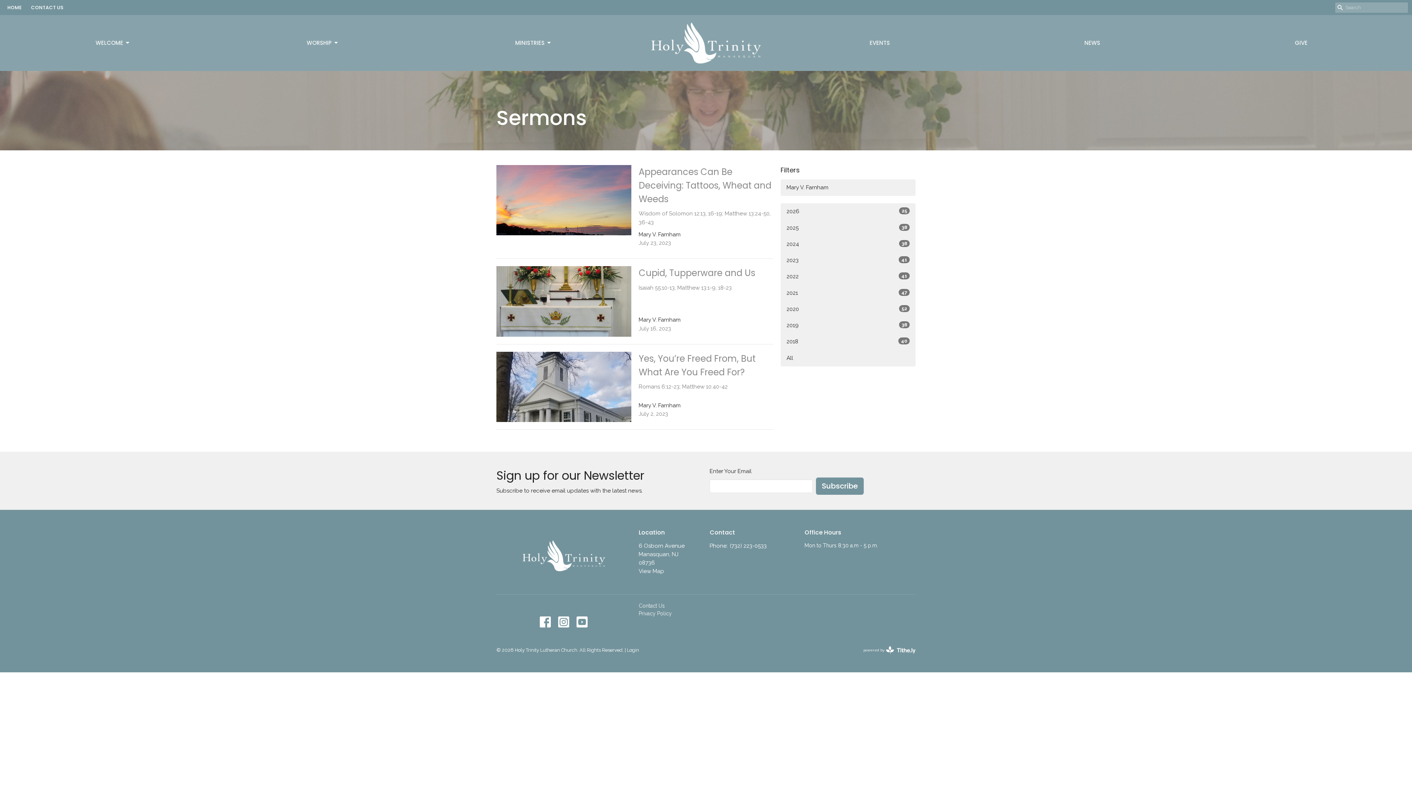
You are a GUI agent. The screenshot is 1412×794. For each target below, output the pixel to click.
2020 (847, 309)
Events (880, 43)
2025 (847, 228)
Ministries (530, 43)
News (1092, 43)
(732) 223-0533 (748, 546)
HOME (14, 7)
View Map (651, 571)
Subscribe (840, 486)
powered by (886, 656)
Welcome (109, 43)
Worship (319, 43)
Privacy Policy (655, 613)
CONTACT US (47, 7)
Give (1301, 43)
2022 (847, 276)
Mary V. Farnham (807, 187)
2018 (847, 341)
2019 (847, 325)
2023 (847, 260)
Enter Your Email (731, 471)
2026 (847, 211)
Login (633, 650)
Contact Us (652, 606)
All (790, 358)
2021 (847, 293)
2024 (847, 244)
